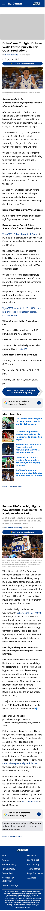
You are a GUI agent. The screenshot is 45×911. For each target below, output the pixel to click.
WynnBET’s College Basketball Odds (19, 234)
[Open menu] (3, 3)
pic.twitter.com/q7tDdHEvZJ (16, 719)
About (5, 855)
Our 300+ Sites (34, 860)
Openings (31, 855)
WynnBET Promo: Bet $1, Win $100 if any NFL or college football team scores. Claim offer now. (21, 312)
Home (4, 486)
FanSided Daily (9, 864)
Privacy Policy (8, 869)
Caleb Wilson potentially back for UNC (20, 763)
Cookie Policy (8, 873)
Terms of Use (33, 869)
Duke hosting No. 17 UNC (29, 613)
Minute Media (14, 891)
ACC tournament (30, 801)
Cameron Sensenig (13, 527)
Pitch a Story (33, 864)
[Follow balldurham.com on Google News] (39, 403)
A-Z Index (31, 877)
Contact (5, 860)
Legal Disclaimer (35, 873)
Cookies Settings (10, 885)
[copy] (17, 59)
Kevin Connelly (11, 55)
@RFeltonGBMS (15, 705)
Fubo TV (22, 349)
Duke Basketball (16, 486)
